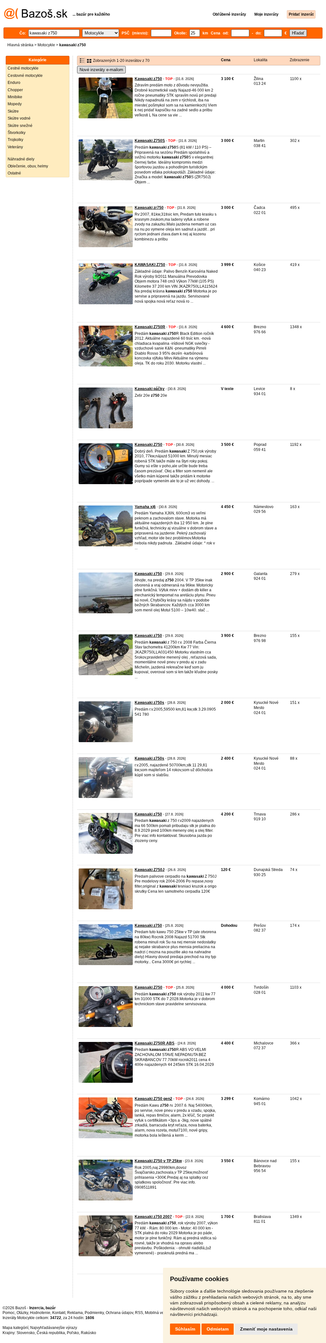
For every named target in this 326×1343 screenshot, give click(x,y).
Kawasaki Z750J (150, 869)
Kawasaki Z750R (150, 327)
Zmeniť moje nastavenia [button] (266, 1329)
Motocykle (46, 45)
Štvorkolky (16, 132)
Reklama (75, 1312)
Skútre (13, 111)
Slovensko (26, 1333)
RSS (139, 1312)
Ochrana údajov (119, 1312)
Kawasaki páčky (150, 389)
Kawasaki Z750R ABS (154, 1043)
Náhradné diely (21, 159)
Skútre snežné (20, 125)
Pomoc (9, 1312)
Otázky (22, 1312)
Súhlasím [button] (185, 1329)
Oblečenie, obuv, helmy (28, 166)
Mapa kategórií (15, 1327)
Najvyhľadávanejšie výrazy (53, 1327)
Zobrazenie (299, 60)
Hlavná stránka (20, 45)
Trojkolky (15, 139)
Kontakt (58, 1312)
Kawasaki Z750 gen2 (153, 1098)
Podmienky (94, 1312)
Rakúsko (88, 1333)
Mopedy (15, 104)
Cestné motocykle (23, 68)
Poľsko (73, 1333)
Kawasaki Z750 (148, 444)
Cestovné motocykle (25, 75)
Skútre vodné (19, 118)
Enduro (14, 82)
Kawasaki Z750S (150, 140)
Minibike (15, 97)
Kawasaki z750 (148, 79)
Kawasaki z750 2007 (153, 1216)
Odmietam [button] (218, 1329)
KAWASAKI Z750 (150, 264)
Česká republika (51, 1333)
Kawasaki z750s (149, 702)
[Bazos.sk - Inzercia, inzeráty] (35, 18)
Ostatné (14, 173)
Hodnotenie (40, 1312)
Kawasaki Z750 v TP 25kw (158, 1161)
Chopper (15, 90)
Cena (225, 60)
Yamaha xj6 (145, 507)
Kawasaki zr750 (149, 207)
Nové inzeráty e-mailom (101, 69)
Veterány (15, 147)
